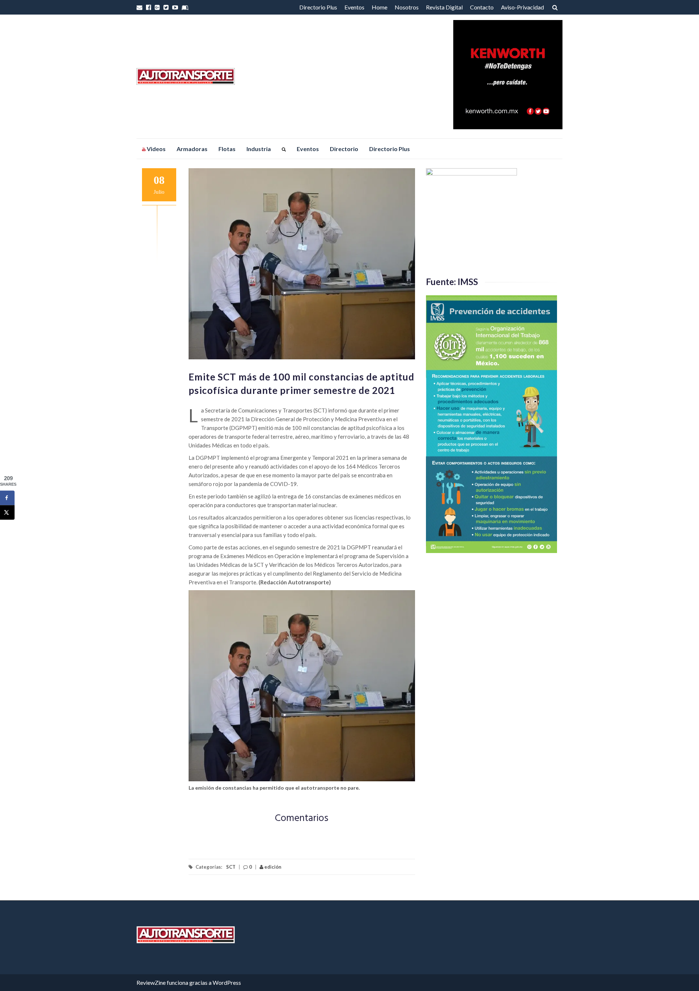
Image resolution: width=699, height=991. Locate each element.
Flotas (227, 148)
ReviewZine (151, 982)
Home (379, 7)
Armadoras (192, 148)
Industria (258, 148)
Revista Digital (444, 7)
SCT (231, 867)
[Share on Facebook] (7, 497)
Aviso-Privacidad (522, 7)
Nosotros (407, 7)
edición (272, 867)
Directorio (344, 148)
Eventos (354, 7)
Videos (156, 148)
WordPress (227, 982)
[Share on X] (7, 512)
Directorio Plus (318, 7)
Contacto (482, 7)
